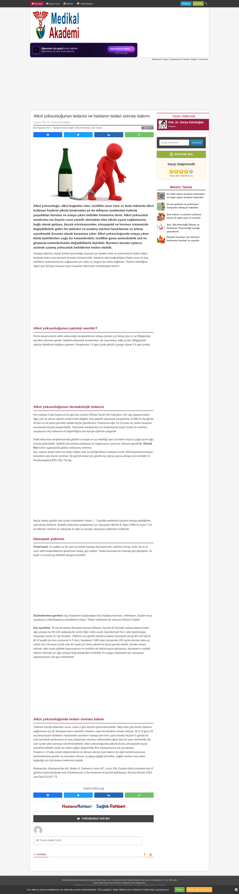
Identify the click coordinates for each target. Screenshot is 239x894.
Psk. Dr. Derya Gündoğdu (186, 122)
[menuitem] (206, 3)
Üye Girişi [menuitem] (198, 4)
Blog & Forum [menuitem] (54, 4)
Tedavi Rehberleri (83, 128)
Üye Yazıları (97, 128)
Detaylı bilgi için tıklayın (199, 889)
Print (148, 128)
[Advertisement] (119, 85)
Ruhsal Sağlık (68, 128)
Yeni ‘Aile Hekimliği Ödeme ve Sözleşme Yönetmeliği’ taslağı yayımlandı (183, 228)
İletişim (186, 59)
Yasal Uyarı (203, 59)
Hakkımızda (156, 59)
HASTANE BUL (183, 154)
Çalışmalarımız (176, 59)
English (194, 59)
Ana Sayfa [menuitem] (38, 4)
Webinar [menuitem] (69, 4)
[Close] (235, 889)
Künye (165, 59)
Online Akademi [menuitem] (86, 4)
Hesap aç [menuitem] (186, 4)
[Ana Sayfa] (56, 25)
